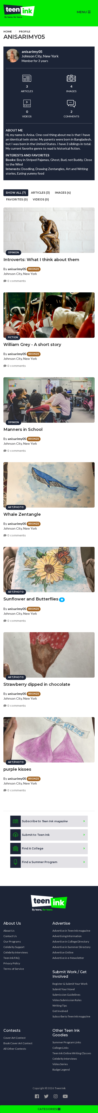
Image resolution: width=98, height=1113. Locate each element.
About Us (9, 930)
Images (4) (63, 192)
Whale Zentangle (22, 514)
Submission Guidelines (66, 994)
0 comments (16, 281)
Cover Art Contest (14, 1037)
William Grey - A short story (32, 344)
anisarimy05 (17, 269)
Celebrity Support (13, 947)
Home (7, 31)
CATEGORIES (48, 1109)
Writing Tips (59, 1005)
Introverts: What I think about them (41, 259)
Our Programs (12, 941)
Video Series (60, 1064)
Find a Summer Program (39, 862)
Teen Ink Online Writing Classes (71, 1053)
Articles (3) (40, 192)
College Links (60, 1047)
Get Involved (60, 1011)
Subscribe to (44, 821)
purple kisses (17, 769)
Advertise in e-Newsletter (68, 958)
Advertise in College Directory (70, 941)
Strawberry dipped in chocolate (36, 684)
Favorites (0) (17, 199)
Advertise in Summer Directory (71, 947)
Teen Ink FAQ (11, 958)
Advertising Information (67, 936)
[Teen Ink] (24, 11)
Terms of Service (13, 968)
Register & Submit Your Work (70, 983)
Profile (24, 31)
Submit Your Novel (63, 989)
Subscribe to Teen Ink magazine (71, 1016)
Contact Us (10, 936)
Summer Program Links (66, 1042)
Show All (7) (16, 192)
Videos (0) (41, 199)
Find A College (32, 848)
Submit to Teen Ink (36, 835)
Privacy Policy (11, 963)
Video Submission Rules (67, 1000)
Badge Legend (61, 1069)
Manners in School (23, 429)
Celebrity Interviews (15, 952)
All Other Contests (14, 1048)
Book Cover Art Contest (17, 1043)
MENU (82, 12)
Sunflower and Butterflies (30, 599)
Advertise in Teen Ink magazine (71, 930)
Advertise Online (62, 952)
